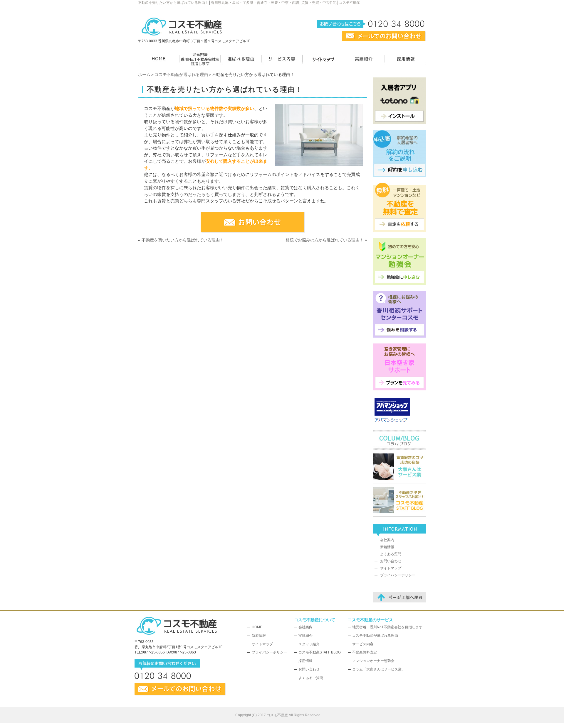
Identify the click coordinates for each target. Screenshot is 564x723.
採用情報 (305, 661)
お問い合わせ (390, 561)
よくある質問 (390, 554)
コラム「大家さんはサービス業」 (378, 669)
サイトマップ (390, 568)
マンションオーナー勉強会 (373, 661)
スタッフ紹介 (309, 644)
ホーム (144, 74)
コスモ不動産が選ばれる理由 (181, 74)
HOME (257, 627)
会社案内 (387, 540)
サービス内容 (362, 644)
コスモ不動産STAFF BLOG (319, 652)
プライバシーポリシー (397, 575)
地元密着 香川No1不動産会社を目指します (387, 627)
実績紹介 (305, 636)
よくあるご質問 (310, 678)
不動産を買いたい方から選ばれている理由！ (183, 240)
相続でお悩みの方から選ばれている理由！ (325, 240)
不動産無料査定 (364, 652)
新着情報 (387, 547)
